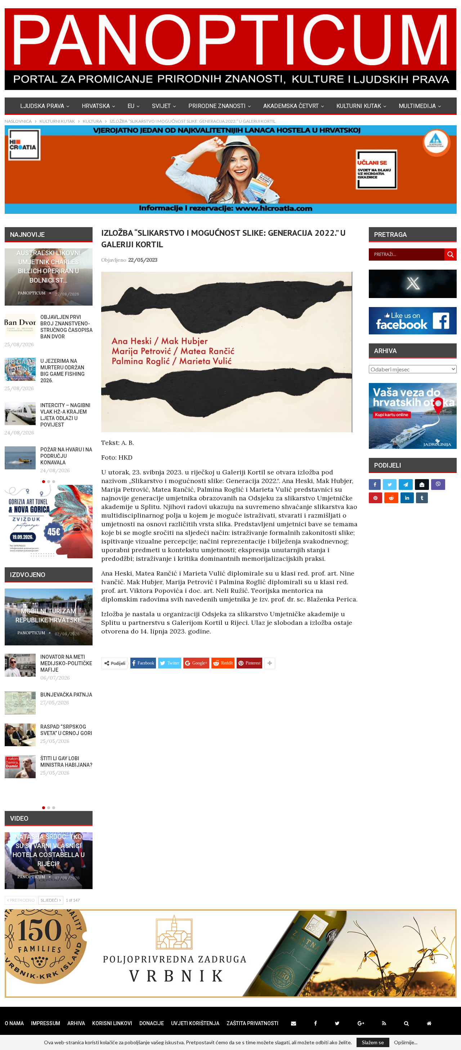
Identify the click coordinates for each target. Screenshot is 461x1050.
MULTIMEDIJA (417, 106)
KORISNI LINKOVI (112, 1023)
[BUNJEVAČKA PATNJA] (20, 703)
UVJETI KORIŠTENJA (195, 1023)
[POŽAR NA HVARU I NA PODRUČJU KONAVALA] (20, 457)
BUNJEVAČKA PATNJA (66, 695)
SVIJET (161, 106)
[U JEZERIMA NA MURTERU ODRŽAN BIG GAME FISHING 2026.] (20, 369)
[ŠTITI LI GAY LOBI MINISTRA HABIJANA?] (20, 766)
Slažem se (373, 1042)
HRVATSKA (96, 106)
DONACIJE (151, 1023)
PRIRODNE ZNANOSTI (217, 106)
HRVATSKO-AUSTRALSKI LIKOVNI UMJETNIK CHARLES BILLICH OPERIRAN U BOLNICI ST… (49, 262)
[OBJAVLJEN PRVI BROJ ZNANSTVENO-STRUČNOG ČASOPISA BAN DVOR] (20, 325)
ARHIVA (76, 1023)
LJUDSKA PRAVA (42, 106)
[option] (49, 361)
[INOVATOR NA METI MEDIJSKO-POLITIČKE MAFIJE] (20, 665)
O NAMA (14, 1023)
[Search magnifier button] (450, 254)
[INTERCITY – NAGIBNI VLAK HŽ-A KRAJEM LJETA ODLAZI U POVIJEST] (20, 413)
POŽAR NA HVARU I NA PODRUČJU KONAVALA (66, 456)
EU (130, 106)
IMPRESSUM (45, 1023)
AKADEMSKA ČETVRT (291, 106)
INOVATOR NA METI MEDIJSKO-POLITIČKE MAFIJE (66, 663)
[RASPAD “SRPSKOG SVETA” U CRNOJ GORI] (20, 735)
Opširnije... (405, 1042)
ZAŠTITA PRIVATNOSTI (252, 1023)
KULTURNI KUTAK (358, 106)
